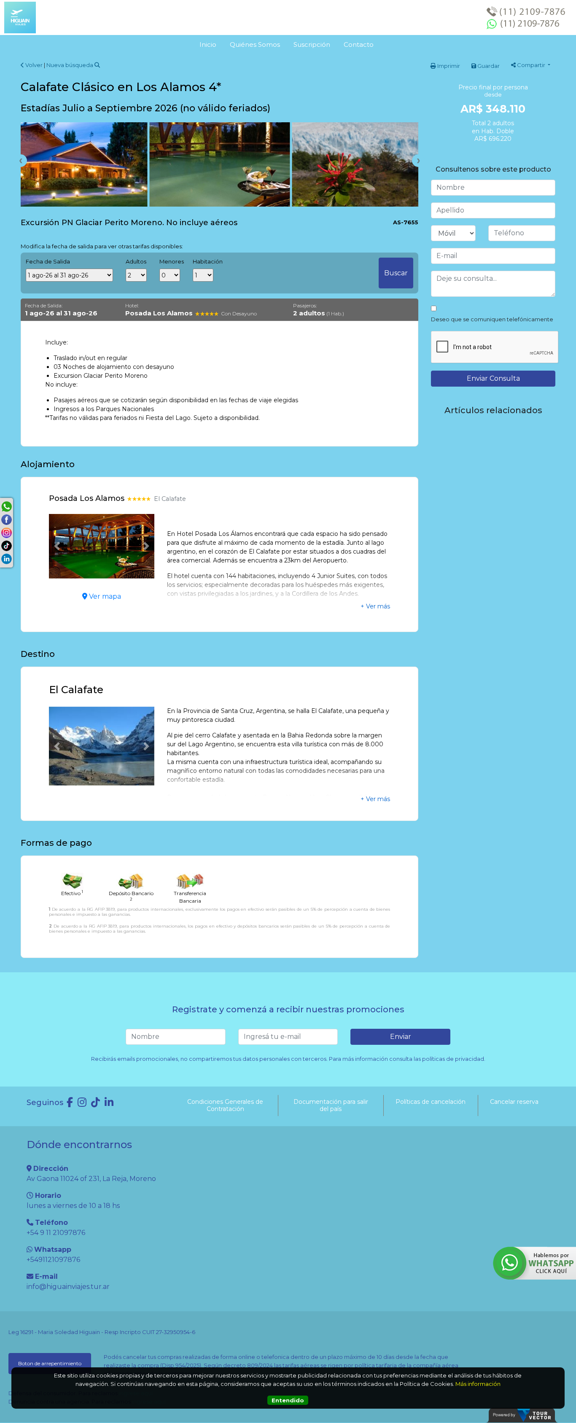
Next (418, 160)
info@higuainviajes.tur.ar (68, 1287)
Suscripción (311, 44)
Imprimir (448, 65)
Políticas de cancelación (431, 1102)
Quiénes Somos (255, 44)
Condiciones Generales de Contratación (225, 1105)
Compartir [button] (531, 65)
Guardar (488, 65)
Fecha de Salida (48, 261)
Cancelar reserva (514, 1102)
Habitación (203, 261)
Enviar (400, 1037)
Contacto (359, 44)
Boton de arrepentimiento (49, 1363)
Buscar (396, 273)
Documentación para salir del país (330, 1105)
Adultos (136, 261)
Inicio (207, 44)
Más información (478, 1383)
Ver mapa (104, 596)
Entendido (288, 1400)
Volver (33, 65)
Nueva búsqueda (70, 65)
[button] (57, 546)
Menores (169, 261)
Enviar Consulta (493, 378)
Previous (20, 160)
